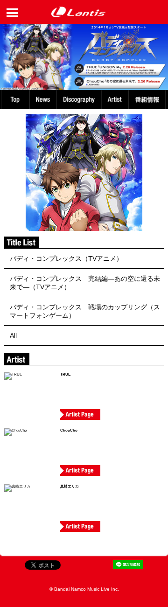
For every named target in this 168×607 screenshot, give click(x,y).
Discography (79, 99)
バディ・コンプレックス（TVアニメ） (66, 258)
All (13, 335)
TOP (15, 99)
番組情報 (148, 99)
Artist (116, 99)
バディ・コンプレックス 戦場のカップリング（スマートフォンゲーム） (85, 311)
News (42, 99)
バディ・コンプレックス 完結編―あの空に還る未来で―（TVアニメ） (85, 283)
